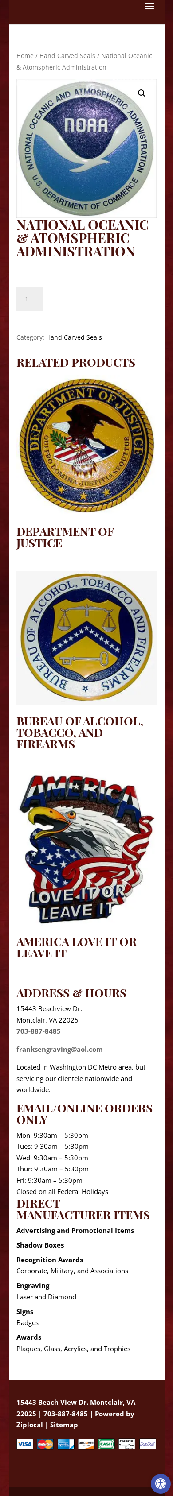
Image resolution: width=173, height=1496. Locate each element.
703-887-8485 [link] (38, 1031)
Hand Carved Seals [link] (67, 55)
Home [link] (25, 55)
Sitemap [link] (64, 1424)
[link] (161, 1484)
